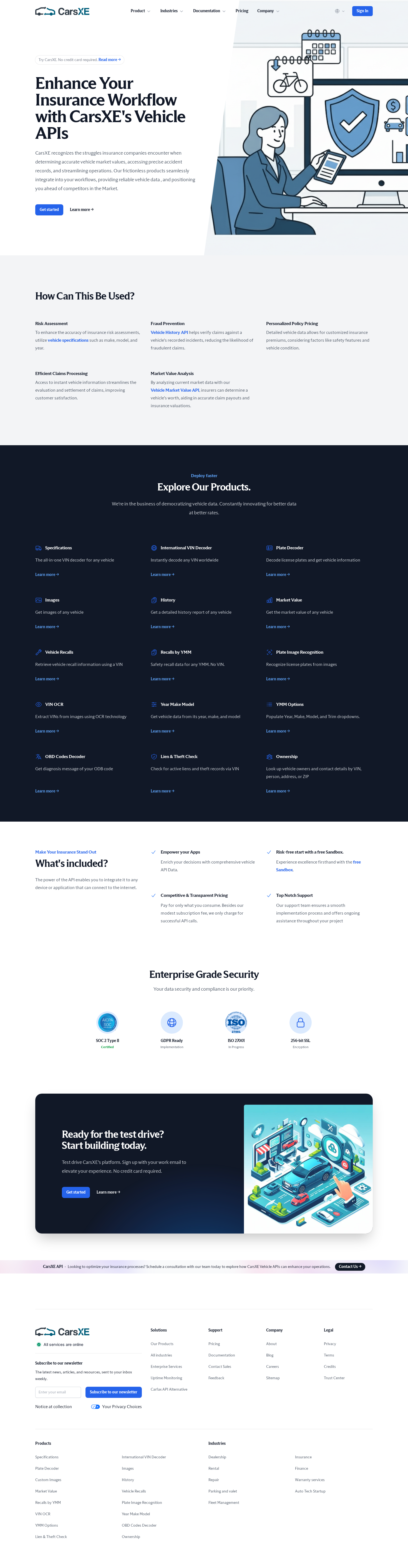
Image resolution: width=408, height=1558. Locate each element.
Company (265, 11)
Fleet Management (223, 1503)
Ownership (131, 1537)
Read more (110, 60)
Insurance (303, 1457)
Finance (301, 1469)
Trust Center (334, 1378)
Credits (330, 1367)
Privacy (330, 1344)
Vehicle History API (169, 332)
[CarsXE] (62, 11)
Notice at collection (53, 1407)
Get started (49, 210)
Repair (213, 1480)
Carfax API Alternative (169, 1389)
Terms (329, 1355)
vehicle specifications (68, 340)
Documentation (221, 1355)
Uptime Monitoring (166, 1378)
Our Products (162, 1344)
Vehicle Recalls (134, 1491)
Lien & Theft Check (51, 1537)
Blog (269, 1355)
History (128, 1480)
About (271, 1344)
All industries (161, 1355)
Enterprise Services (166, 1367)
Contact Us (350, 1267)
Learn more (82, 210)
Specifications (47, 1457)
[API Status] (88, 1344)
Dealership (217, 1457)
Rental (213, 1469)
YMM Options (46, 1525)
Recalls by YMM (48, 1503)
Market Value (46, 1491)
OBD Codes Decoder (139, 1525)
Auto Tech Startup (310, 1491)
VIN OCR (42, 1514)
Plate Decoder (47, 1469)
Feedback (216, 1378)
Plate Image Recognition (142, 1503)
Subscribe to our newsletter (113, 1392)
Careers (272, 1367)
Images (128, 1469)
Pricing (242, 11)
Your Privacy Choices (122, 1407)
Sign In (362, 11)
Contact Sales (219, 1367)
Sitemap (273, 1378)
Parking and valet (222, 1491)
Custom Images (48, 1480)
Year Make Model (136, 1514)
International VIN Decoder (144, 1457)
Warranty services (310, 1480)
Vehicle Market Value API (175, 390)
